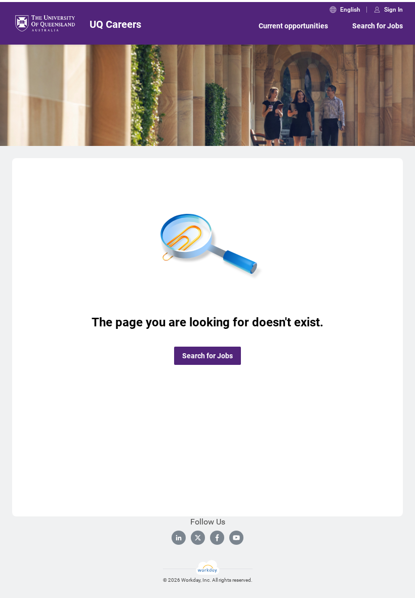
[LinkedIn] (179, 538)
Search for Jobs (377, 26)
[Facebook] (217, 538)
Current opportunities (293, 26)
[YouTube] (236, 538)
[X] (198, 538)
